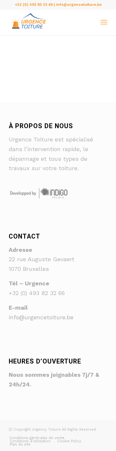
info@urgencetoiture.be (41, 317)
